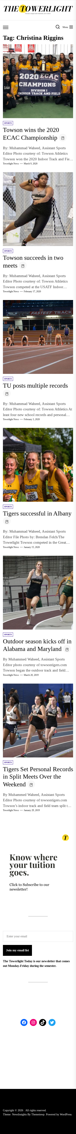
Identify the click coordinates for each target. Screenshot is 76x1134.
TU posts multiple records (35, 385)
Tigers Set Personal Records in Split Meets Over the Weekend (38, 777)
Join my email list (17, 950)
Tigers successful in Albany (37, 513)
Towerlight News (11, 163)
